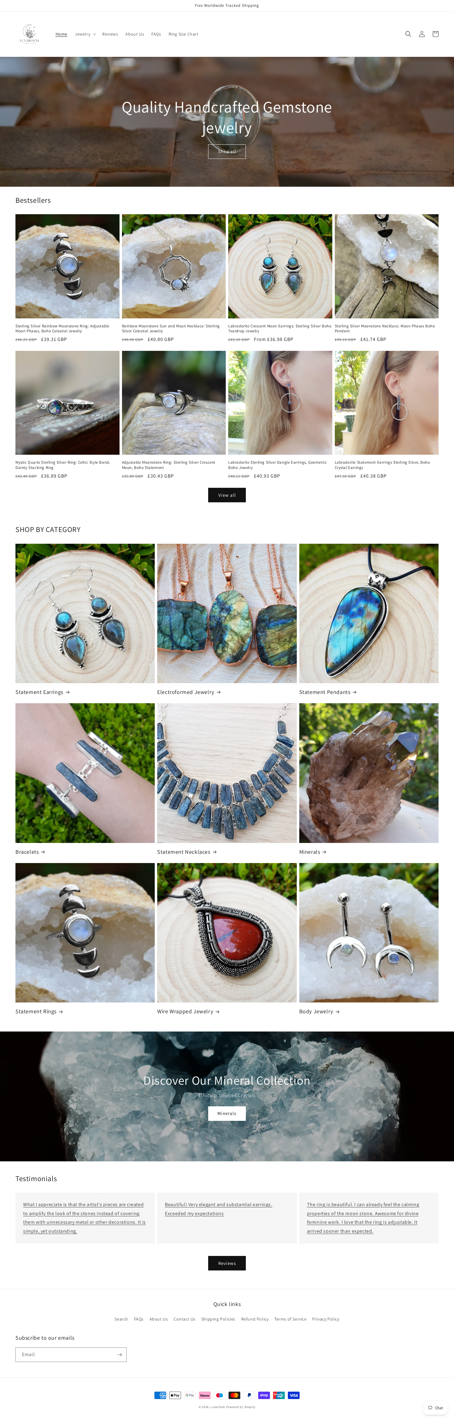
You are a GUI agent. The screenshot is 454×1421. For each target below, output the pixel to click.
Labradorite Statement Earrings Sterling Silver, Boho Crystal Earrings (382, 465)
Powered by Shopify (241, 1407)
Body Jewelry (316, 1011)
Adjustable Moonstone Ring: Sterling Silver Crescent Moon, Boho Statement (169, 465)
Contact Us (184, 1319)
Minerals (309, 851)
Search (121, 1319)
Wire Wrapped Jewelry (185, 1011)
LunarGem (217, 1407)
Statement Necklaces (183, 851)
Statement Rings (36, 1011)
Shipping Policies (218, 1319)
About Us (158, 1319)
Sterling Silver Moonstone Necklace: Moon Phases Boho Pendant (385, 329)
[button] (85, 34)
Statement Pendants (325, 692)
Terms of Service (290, 1319)
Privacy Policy (325, 1319)
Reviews (227, 1263)
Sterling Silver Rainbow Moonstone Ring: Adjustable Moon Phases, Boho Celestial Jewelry (62, 329)
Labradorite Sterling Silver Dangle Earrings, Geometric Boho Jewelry (277, 465)
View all (227, 495)
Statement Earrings (39, 692)
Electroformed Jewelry (185, 692)
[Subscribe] (119, 1354)
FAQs (139, 1319)
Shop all (227, 151)
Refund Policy (255, 1319)
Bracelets (27, 851)
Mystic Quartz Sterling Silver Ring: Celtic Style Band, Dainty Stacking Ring (62, 465)
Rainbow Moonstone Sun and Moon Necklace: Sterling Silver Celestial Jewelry (171, 329)
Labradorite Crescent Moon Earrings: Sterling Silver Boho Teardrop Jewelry (280, 329)
